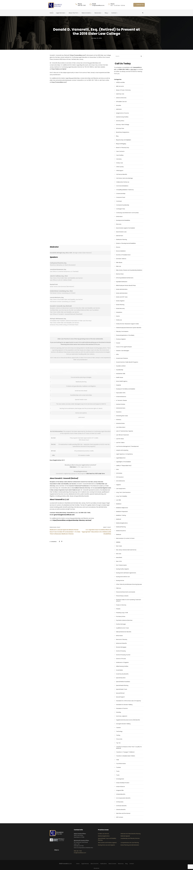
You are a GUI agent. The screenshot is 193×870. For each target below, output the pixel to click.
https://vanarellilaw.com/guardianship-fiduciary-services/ (72, 520)
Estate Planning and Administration (130, 845)
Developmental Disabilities (123, 220)
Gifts (117, 354)
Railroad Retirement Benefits (123, 632)
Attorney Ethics (120, 120)
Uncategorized (120, 779)
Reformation (119, 635)
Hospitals (118, 385)
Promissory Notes (120, 616)
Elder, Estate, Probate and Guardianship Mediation (129, 270)
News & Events (86, 13)
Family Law (119, 320)
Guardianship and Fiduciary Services (130, 838)
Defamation (119, 216)
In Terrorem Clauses (121, 400)
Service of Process (121, 658)
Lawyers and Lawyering (122, 450)
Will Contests (119, 817)
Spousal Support (120, 697)
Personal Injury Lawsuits (122, 596)
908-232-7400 (82, 5)
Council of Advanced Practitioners (79, 486)
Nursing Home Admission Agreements (126, 573)
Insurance (118, 412)
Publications (103, 863)
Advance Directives (121, 97)
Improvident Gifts (120, 392)
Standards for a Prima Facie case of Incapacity (128, 700)
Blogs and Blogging (121, 143)
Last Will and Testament (122, 435)
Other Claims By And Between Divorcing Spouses (129, 584)
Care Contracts (120, 151)
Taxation (118, 727)
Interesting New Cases (122, 415)
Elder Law (118, 266)
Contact (114, 13)
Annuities (118, 105)
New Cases (119, 546)
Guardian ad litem (121, 366)
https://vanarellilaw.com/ (78, 55)
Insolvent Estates (120, 404)
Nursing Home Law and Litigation (106, 845)
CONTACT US (140, 4)
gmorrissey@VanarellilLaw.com (64, 515)
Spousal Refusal (120, 693)
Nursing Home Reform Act (123, 576)
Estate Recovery (120, 308)
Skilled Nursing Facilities (122, 666)
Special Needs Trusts (121, 689)
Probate (118, 609)
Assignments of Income (122, 113)
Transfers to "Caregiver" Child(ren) (125, 752)
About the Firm (73, 13)
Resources (98, 13)
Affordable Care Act (121, 101)
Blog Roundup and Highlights (123, 140)
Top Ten (118, 743)
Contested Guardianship (122, 205)
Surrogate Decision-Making (123, 723)
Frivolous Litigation (121, 339)
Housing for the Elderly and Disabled (125, 389)
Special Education (121, 678)
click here (133, 69)
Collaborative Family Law (122, 182)
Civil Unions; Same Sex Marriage (124, 178)
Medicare (118, 534)
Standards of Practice (122, 708)
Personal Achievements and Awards (125, 592)
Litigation (118, 484)
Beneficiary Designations (122, 132)
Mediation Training (121, 515)
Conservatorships (120, 193)
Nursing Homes (120, 580)
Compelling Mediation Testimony (125, 189)
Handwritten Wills (120, 373)
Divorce (118, 247)
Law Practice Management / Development (127, 446)
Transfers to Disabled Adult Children (125, 756)
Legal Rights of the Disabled (123, 461)
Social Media (119, 670)
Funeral (118, 343)
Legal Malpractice (120, 458)
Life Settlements (120, 481)
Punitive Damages (121, 624)
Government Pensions (122, 358)
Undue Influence (120, 786)
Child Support (119, 170)
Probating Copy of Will (122, 612)
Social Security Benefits (122, 674)
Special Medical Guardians (123, 681)
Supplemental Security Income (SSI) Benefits (128, 720)
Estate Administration (121, 289)
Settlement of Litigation (122, 662)
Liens (117, 469)
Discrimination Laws (121, 232)
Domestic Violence (121, 258)
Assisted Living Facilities (122, 117)
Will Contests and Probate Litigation (107, 842)
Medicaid (118, 519)
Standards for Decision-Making (124, 704)
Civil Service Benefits (121, 174)
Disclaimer (96, 868)
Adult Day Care (120, 94)
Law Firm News (120, 438)
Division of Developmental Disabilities (126, 243)
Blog (106, 13)
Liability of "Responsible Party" (124, 465)
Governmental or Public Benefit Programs (127, 362)
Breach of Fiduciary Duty (122, 147)
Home (51, 13)
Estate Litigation (120, 301)
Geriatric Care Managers (122, 350)
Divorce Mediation (121, 251)
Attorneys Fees (120, 128)
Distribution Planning (121, 239)
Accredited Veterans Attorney (81, 488)
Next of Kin (119, 561)
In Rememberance (121, 396)
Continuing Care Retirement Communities (127, 212)
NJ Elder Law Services (103, 833)
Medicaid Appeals (125, 836)
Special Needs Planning (122, 685)
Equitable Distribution (121, 281)
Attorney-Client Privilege (122, 124)
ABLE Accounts (120, 86)
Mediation (118, 504)
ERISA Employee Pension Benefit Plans (126, 285)
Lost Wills (118, 500)
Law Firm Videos (120, 442)
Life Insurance (119, 477)
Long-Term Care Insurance (123, 492)
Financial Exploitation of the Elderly (125, 335)
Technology (119, 731)
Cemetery (119, 159)
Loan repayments (120, 488)
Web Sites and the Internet (123, 813)
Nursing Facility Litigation (122, 569)
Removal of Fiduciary (121, 639)
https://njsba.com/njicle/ (58, 69)
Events (118, 316)
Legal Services (60, 13)
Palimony (118, 588)
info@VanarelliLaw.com (98, 5)
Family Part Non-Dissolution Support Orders (127, 324)
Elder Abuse (119, 262)
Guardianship (119, 370)
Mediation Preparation (122, 511)
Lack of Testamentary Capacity (124, 431)
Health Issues (119, 377)
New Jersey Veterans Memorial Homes (126, 550)
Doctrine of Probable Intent (123, 255)
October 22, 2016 (96, 38)
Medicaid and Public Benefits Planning (130, 833)
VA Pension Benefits (121, 805)
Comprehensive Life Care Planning (130, 842)
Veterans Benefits (121, 809)
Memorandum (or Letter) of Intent (125, 538)
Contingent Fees (120, 209)
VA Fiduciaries (119, 802)
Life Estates (119, 473)
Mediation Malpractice (122, 507)
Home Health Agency (121, 381)
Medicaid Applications (122, 523)
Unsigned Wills (120, 790)
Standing (118, 712)
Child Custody (120, 166)
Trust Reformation (121, 763)
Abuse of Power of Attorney (123, 90)
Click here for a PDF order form (95, 473)
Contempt (119, 201)
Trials (117, 759)
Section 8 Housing (121, 651)
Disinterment (119, 235)
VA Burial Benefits (120, 794)
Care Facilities (119, 155)
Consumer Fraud (120, 197)
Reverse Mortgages (121, 647)
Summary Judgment (121, 716)
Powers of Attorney (121, 605)
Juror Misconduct (120, 427)
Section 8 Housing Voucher (123, 655)
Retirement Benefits (121, 643)
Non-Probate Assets (121, 565)
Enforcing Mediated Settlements (124, 278)
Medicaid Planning (121, 527)
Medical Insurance (121, 530)
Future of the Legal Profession (124, 347)
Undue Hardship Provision (122, 782)
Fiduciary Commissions (122, 331)
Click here (73, 467)
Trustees (118, 767)
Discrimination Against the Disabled (125, 228)
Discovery (118, 224)
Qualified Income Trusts (122, 628)
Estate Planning (120, 304)
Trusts (117, 771)
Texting (118, 735)
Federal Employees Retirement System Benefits (128, 327)
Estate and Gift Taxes (121, 297)
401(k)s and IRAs (120, 82)
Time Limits (119, 739)
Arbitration (119, 109)
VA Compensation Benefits (123, 798)
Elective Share (120, 274)
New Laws (118, 553)
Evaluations (119, 312)
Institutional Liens (120, 408)
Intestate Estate (120, 423)
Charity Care (119, 163)
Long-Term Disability (121, 496)
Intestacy (118, 419)
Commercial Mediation (122, 186)
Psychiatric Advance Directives (124, 620)
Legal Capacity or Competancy (124, 454)
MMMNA (118, 542)
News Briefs (119, 557)
